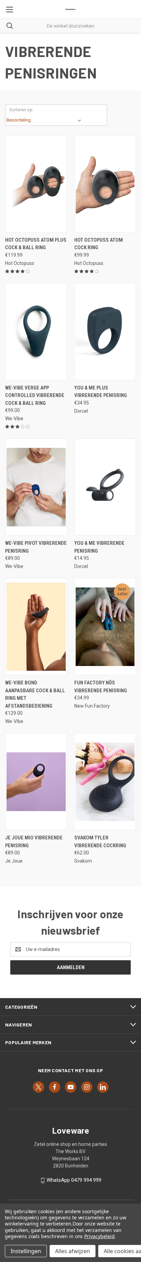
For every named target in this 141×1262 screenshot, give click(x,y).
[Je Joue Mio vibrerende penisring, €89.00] (36, 781)
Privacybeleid (99, 1236)
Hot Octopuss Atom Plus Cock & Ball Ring (35, 244)
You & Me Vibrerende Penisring (99, 547)
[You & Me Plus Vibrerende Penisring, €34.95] (105, 331)
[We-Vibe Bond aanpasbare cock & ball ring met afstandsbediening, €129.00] (36, 626)
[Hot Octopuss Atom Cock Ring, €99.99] (105, 184)
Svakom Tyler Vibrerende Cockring (100, 842)
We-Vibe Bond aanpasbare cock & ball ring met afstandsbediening (35, 694)
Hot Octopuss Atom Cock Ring (98, 244)
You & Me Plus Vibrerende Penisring (100, 392)
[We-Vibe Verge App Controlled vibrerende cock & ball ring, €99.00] (36, 331)
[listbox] (45, 120)
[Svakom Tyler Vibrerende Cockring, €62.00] (105, 781)
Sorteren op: (21, 109)
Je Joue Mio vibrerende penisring (34, 842)
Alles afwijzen (72, 1251)
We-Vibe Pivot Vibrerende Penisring (36, 547)
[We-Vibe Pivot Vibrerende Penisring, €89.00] (36, 487)
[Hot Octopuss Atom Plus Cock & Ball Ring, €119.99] (36, 184)
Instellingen (26, 1251)
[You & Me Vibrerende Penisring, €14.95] (105, 487)
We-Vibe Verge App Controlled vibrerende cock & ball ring (34, 395)
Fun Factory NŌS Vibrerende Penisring (100, 687)
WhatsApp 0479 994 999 (74, 1180)
